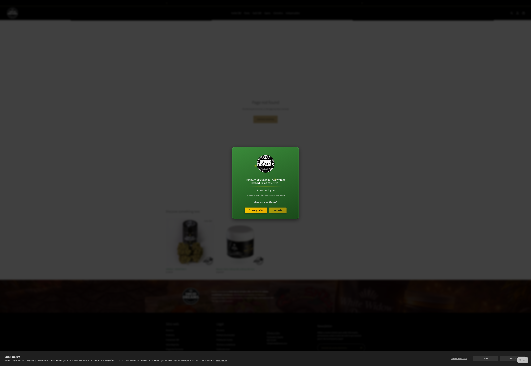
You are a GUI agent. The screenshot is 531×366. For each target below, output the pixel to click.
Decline (512, 358)
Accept (486, 358)
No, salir (278, 210)
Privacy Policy (221, 360)
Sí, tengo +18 (256, 210)
